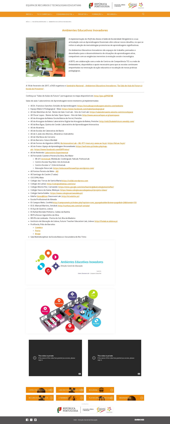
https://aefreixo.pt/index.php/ (89, 146)
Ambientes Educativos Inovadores (60, 22)
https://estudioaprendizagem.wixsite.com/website (100, 105)
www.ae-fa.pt (100, 143)
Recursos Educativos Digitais (38, 399)
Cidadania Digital (64, 14)
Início (28, 14)
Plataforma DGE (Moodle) (100, 398)
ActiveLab (45, 159)
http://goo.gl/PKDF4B (103, 96)
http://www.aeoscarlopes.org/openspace (100, 115)
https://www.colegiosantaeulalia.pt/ (66, 193)
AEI (57, 171)
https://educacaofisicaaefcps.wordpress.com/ (73, 168)
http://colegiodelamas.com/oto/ (61, 184)
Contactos (85, 404)
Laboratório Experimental (56, 152)
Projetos (82, 14)
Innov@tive (42, 196)
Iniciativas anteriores (39, 22)
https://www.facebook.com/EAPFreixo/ (51, 149)
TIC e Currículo (44, 14)
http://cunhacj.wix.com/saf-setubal (74, 205)
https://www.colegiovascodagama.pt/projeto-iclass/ (83, 190)
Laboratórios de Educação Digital (71, 391)
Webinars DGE (125, 398)
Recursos (111, 14)
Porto (37, 230)
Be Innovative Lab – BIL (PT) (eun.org (77, 143)
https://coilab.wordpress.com (75, 180)
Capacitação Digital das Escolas (40, 391)
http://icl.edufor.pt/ (70, 196)
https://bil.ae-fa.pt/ (116, 143)
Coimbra (39, 227)
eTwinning (63, 398)
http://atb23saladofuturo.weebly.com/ (116, 121)
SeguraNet (94, 390)
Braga (37, 233)
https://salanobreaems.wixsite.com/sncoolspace (111, 112)
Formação (97, 14)
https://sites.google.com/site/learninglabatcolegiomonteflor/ (86, 187)
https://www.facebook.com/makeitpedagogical (83, 109)
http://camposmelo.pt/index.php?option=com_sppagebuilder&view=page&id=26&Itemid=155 (95, 202)
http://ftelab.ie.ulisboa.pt (106, 221)
